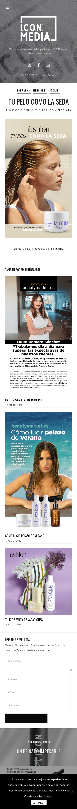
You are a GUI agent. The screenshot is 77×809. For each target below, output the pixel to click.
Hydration (24, 90)
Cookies (52, 75)
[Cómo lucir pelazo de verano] (38, 471)
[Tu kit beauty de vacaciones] (38, 581)
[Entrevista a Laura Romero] (38, 335)
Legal (42, 75)
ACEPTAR (39, 802)
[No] (72, 791)
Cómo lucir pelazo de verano (24, 535)
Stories (55, 90)
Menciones (40, 90)
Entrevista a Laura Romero (23, 400)
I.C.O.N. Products (59, 110)
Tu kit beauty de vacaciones (24, 619)
